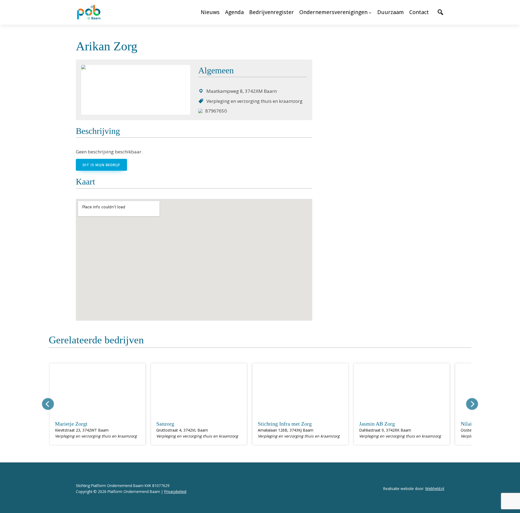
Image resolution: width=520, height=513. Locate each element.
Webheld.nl (434, 488)
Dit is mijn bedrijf (101, 164)
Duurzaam (390, 12)
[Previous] (48, 404)
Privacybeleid (175, 491)
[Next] (472, 404)
